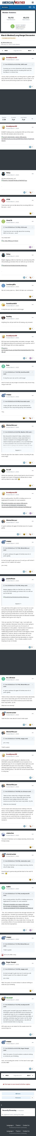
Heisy (22, 585)
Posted (12, 59)
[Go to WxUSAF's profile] (3, 999)
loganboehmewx (20, 27)
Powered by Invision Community (18, 1127)
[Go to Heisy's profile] (3, 174)
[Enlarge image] (14, 180)
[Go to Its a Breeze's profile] (3, 679)
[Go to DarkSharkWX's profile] (3, 305)
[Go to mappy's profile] (3, 396)
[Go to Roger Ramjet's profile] (3, 963)
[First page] (2, 50)
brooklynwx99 (25, 893)
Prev (6, 50)
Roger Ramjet (25, 1048)
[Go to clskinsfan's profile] (3, 834)
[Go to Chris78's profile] (3, 221)
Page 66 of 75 (18, 50)
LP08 (22, 227)
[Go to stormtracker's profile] (3, 714)
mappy (23, 738)
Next (29, 50)
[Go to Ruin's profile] (3, 366)
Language (10, 1125)
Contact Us (26, 1125)
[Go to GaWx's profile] (3, 888)
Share (18, 1093)
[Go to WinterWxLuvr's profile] (3, 426)
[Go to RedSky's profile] (3, 318)
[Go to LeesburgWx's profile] (3, 285)
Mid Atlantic (16, 44)
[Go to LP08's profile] (3, 200)
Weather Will (24, 432)
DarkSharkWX (25, 372)
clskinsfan (24, 861)
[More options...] (33, 58)
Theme (18, 1125)
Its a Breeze (24, 791)
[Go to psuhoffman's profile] (3, 580)
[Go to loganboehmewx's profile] (13, 26)
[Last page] (33, 50)
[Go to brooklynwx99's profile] (3, 58)
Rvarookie (23, 401)
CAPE (22, 64)
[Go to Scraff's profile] (3, 471)
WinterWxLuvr (7, 42)
